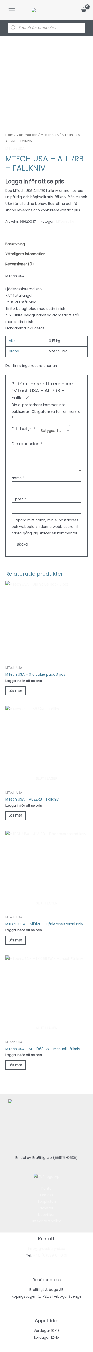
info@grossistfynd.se (46, 1248)
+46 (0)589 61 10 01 (50, 1255)
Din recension (27, 444)
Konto (46, 1188)
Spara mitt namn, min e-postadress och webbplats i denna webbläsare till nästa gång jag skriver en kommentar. (45, 527)
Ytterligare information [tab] (25, 254)
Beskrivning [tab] (15, 244)
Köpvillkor (46, 1214)
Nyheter (46, 1208)
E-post (19, 499)
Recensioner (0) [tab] (19, 264)
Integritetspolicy (46, 1221)
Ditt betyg (24, 429)
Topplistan (46, 1201)
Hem (9, 135)
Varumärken (27, 135)
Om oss (46, 1195)
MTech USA (50, 135)
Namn (18, 478)
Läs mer (15, 690)
